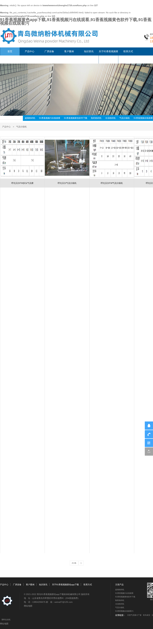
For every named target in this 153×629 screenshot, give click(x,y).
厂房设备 (49, 51)
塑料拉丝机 (5, 620)
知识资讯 (89, 51)
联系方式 (128, 51)
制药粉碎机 (96, 118)
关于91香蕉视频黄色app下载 (65, 584)
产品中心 (29, 51)
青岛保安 (146, 615)
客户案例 (69, 51)
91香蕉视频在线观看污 (124, 611)
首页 (9, 51)
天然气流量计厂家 (134, 615)
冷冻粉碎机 (110, 118)
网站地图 (28, 606)
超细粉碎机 (30, 118)
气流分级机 (124, 118)
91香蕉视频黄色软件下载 (75, 118)
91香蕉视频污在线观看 (49, 118)
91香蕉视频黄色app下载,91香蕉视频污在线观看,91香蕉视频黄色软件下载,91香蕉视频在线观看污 (76, 21)
